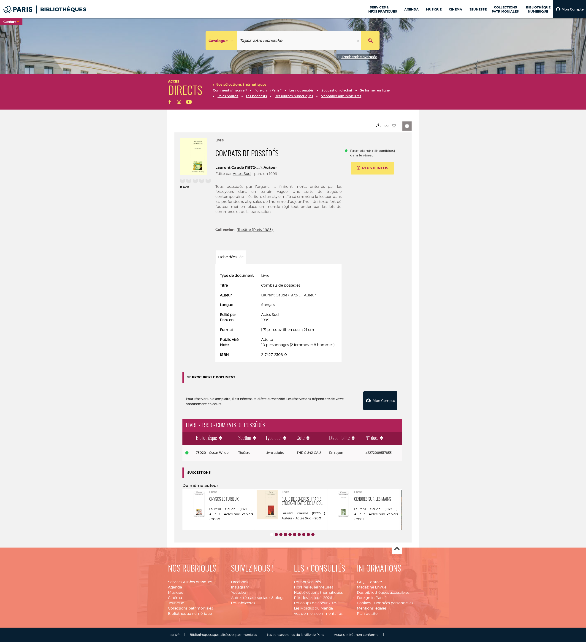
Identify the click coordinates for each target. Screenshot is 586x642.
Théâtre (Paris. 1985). (255, 230)
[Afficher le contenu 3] (280, 534)
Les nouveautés (307, 582)
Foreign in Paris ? (372, 598)
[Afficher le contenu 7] (299, 534)
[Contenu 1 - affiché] (271, 534)
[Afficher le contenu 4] (285, 534)
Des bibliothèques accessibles (383, 592)
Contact (375, 582)
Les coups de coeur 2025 (315, 603)
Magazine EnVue (371, 587)
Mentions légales (371, 608)
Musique (175, 592)
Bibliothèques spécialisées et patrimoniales (223, 635)
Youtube (238, 592)
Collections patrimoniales (190, 608)
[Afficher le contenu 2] (276, 534)
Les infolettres (243, 603)
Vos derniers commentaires (318, 613)
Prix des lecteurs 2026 (313, 598)
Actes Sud (242, 174)
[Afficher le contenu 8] (303, 534)
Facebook (239, 582)
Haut (397, 549)
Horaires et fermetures (313, 587)
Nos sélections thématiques (318, 592)
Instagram (240, 587)
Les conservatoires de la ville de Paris (295, 635)
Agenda (175, 587)
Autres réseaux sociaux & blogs (257, 598)
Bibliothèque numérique (190, 613)
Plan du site (367, 613)
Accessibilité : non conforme (356, 635)
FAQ (360, 582)
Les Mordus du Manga (313, 608)
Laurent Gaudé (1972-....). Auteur (246, 167)
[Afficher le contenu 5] (290, 534)
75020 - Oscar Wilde (212, 453)
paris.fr (174, 635)
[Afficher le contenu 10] (313, 534)
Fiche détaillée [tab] (231, 257)
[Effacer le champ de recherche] (358, 40)
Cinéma (175, 598)
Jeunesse (176, 603)
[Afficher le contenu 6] (294, 534)
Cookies (364, 603)
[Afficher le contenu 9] (308, 534)
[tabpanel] (278, 315)
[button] (569, 9)
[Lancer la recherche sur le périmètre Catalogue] (370, 40)
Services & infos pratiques (190, 582)
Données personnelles (393, 603)
